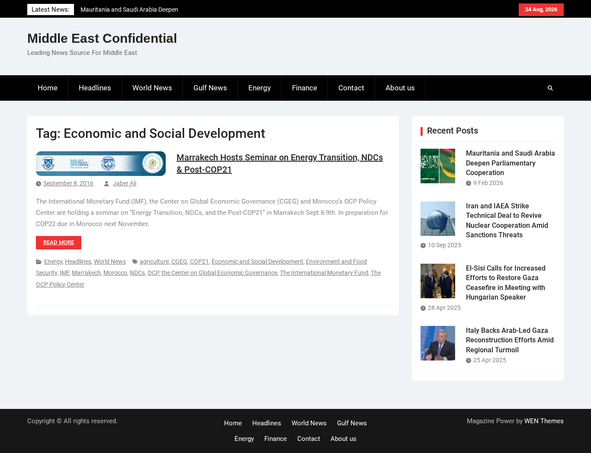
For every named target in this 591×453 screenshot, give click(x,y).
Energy (259, 87)
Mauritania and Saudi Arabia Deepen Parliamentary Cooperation (510, 163)
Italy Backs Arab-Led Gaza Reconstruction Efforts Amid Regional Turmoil (510, 340)
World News (152, 87)
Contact (351, 87)
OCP (153, 272)
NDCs (137, 272)
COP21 (199, 261)
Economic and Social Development (257, 261)
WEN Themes (544, 421)
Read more (58, 242)
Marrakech (86, 272)
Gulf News (210, 87)
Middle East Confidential (102, 38)
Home (48, 87)
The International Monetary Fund (324, 272)
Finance (304, 87)
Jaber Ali (124, 183)
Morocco (115, 272)
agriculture (154, 261)
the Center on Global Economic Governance (219, 272)
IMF (64, 272)
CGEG (179, 261)
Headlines (95, 87)
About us (400, 87)
